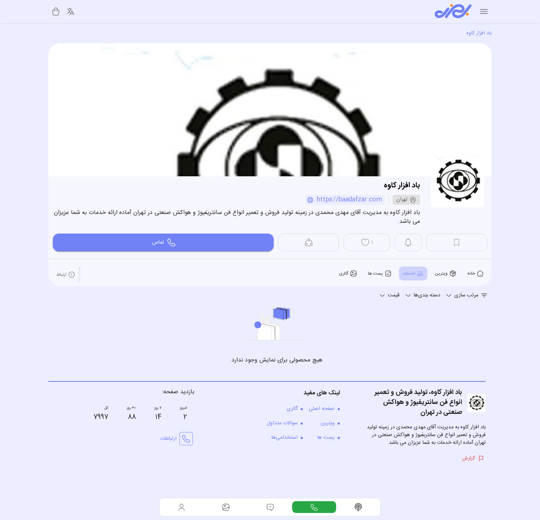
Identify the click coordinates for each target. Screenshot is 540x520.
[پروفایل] (182, 507)
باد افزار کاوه (479, 33)
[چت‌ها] (314, 507)
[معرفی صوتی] (358, 507)
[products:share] (308, 242)
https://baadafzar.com (349, 200)
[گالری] (226, 507)
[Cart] (55, 11)
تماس (158, 242)
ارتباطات (168, 438)
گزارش (468, 458)
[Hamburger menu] (484, 11)
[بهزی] (453, 11)
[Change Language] (70, 11)
